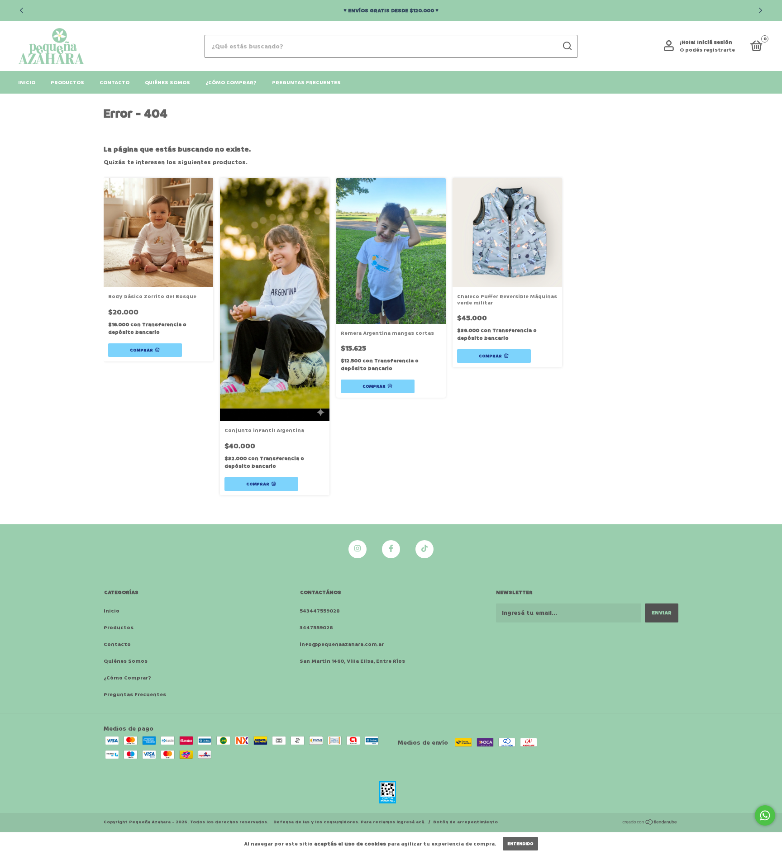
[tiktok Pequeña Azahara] (424, 549)
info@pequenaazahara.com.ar (342, 644)
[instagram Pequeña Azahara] (357, 549)
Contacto (114, 82)
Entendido (520, 844)
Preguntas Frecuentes (306, 82)
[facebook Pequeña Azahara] (391, 549)
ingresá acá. (410, 822)
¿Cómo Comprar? (231, 82)
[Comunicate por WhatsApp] (765, 815)
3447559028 (316, 628)
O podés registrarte (707, 50)
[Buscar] (566, 46)
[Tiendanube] (650, 823)
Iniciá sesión (714, 42)
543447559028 (320, 611)
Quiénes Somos (167, 82)
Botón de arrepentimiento (465, 822)
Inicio (26, 82)
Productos (67, 82)
